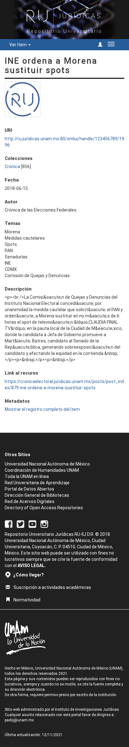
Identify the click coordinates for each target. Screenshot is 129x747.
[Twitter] (20, 523)
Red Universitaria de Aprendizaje (37, 482)
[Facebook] (9, 523)
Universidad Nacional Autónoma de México (47, 463)
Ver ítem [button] (18, 44)
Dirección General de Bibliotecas (37, 495)
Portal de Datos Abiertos (29, 488)
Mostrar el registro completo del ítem (42, 409)
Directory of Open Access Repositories (44, 507)
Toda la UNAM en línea (27, 476)
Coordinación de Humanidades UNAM (42, 470)
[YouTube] (32, 523)
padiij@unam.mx (19, 720)
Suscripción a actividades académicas (52, 587)
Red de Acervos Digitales (29, 501)
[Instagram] (44, 523)
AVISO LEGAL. (32, 565)
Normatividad (26, 599)
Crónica (12, 166)
